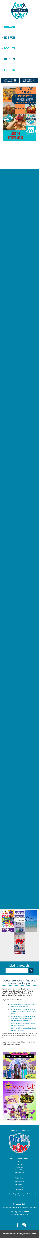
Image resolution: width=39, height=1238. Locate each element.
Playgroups (14, 273)
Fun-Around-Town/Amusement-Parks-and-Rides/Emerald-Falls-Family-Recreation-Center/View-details (23, 1018)
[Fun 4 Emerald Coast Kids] (19, 10)
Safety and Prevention (19, 701)
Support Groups (16, 279)
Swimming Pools (16, 422)
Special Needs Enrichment (21, 710)
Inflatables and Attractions (21, 595)
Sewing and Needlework (20, 707)
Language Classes (17, 685)
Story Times (14, 719)
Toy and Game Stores (19, 794)
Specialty (13, 713)
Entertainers (14, 580)
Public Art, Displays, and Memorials (20, 389)
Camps (8, 170)
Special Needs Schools (20, 236)
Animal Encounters (18, 291)
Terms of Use (19, 1170)
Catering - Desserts (18, 558)
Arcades (13, 294)
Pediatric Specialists (18, 524)
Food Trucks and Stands (20, 586)
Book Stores (14, 738)
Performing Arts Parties (20, 614)
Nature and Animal (18, 695)
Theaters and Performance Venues (22, 430)
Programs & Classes (15, 645)
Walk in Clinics (15, 536)
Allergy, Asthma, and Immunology (19, 458)
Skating (12, 403)
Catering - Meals (17, 561)
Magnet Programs (17, 202)
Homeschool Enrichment (20, 682)
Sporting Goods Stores (20, 785)
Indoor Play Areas (17, 357)
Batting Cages (15, 301)
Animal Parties (16, 543)
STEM (12, 716)
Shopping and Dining (15, 726)
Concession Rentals (18, 568)
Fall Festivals (15, 890)
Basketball (14, 803)
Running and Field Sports (21, 844)
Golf (11, 816)
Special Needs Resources (21, 276)
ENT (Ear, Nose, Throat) (20, 487)
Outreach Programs (18, 698)
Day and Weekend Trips (20, 313)
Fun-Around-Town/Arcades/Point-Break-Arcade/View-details (23, 1029)
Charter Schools (16, 183)
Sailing (12, 847)
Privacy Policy (19, 1172)
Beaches (13, 304)
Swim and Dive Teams (19, 868)
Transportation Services (20, 239)
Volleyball (13, 881)
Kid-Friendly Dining (18, 769)
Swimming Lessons (18, 872)
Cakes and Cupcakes (19, 555)
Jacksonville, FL (19, 1187)
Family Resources (13, 251)
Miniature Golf (15, 372)
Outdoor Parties (16, 602)
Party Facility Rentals (19, 605)
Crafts (12, 664)
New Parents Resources (20, 267)
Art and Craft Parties (19, 546)
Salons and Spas (17, 400)
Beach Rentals (16, 732)
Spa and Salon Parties (19, 633)
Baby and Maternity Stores (21, 729)
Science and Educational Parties (20, 628)
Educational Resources (20, 189)
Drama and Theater (18, 670)
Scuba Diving (15, 850)
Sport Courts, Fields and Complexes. (20, 411)
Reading (13, 229)
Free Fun (13, 329)
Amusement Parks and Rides (23, 288)
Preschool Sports (17, 840)
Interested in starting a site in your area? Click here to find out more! (19, 1195)
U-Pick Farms (15, 906)
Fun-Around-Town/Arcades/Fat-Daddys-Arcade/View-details (23, 1024)
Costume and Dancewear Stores (21, 756)
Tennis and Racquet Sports (22, 875)
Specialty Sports (16, 859)
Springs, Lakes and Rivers (21, 415)
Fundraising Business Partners (23, 260)
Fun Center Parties (18, 589)
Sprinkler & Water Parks (20, 419)
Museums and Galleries (20, 378)
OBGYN (12, 509)
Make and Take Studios (20, 369)
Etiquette (13, 676)
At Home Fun (15, 298)
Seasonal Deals (16, 903)
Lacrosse (13, 828)
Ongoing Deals (16, 899)
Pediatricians (15, 527)
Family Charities (16, 254)
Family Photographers (19, 257)
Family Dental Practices (20, 493)
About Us (19, 1164)
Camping (13, 310)
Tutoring (12, 242)
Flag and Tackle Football (20, 813)
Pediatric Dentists (17, 521)
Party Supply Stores (18, 611)
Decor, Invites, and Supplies (22, 574)
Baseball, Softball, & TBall (21, 800)
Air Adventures (16, 285)
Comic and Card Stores (20, 744)
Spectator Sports (17, 406)
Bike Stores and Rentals (20, 735)
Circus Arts (14, 657)
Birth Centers (15, 465)
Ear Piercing (14, 760)
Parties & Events (13, 540)
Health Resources (13, 453)
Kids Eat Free (15, 772)
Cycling (12, 810)
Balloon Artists (16, 549)
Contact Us (19, 1167)
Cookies (12, 571)
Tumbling (13, 878)
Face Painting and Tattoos (21, 583)
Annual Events (16, 887)
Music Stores (15, 775)
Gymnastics (14, 819)
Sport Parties (15, 639)
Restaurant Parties (18, 623)
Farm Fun (13, 893)
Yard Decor (14, 642)
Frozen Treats (15, 766)
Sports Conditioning (18, 862)
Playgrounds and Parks (20, 385)
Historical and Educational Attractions (21, 349)
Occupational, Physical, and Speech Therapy (22, 514)
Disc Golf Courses (17, 316)
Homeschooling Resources (21, 264)
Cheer (12, 806)
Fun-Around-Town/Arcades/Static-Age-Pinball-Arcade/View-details (23, 1005)
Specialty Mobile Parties (20, 636)
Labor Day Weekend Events (22, 896)
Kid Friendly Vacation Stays (22, 360)
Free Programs (16, 679)
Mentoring (13, 689)
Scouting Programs (18, 704)
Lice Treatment (16, 506)
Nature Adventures (18, 381)
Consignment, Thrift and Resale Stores (20, 749)
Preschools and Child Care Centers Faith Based (21, 210)
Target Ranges (16, 425)
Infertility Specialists (18, 502)
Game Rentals (16, 592)
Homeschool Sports (18, 822)
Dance (12, 667)
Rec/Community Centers (20, 397)
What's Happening (13, 884)
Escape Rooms (16, 319)
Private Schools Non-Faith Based (21, 225)
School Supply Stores (19, 782)
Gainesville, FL (19, 1184)
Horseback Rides (17, 353)
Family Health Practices (20, 496)
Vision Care (14, 533)
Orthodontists (15, 518)
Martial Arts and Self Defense (23, 834)
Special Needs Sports (19, 856)
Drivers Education (17, 673)
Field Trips (13, 322)
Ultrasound (14, 530)
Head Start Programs (19, 192)
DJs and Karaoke (17, 577)
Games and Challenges (20, 335)
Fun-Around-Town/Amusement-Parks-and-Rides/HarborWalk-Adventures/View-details (24, 1011)
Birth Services (15, 468)
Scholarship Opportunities (21, 232)
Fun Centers (14, 332)
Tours (11, 437)
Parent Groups (16, 270)
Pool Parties (14, 620)
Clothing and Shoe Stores (21, 741)
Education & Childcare (15, 177)
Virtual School (15, 245)
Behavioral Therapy (18, 462)
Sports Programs (13, 797)
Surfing (12, 865)
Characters (14, 564)
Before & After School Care (22, 180)
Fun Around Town (13, 282)
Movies (12, 375)
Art (10, 651)
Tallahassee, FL (19, 1181)
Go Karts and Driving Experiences (19, 340)
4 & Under (13, 648)
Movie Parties (15, 599)
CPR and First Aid (17, 481)
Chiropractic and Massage (21, 478)
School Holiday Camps (19, 174)
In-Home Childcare (18, 198)
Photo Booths (15, 617)
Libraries (13, 366)
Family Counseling (17, 490)
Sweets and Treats (18, 788)
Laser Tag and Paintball (20, 363)
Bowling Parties (16, 552)
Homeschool (15, 195)
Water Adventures (17, 443)
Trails (11, 440)
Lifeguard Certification (19, 831)
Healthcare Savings (18, 499)
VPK (11, 248)
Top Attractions (16, 434)
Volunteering (15, 723)
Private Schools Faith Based (22, 220)
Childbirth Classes (17, 474)
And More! (19, 1189)
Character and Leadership (21, 654)
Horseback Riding (17, 825)
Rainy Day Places (17, 394)
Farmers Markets (17, 763)
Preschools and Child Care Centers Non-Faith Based (21, 216)
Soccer (12, 853)
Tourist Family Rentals (19, 791)
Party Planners (16, 608)
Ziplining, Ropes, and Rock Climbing (21, 448)
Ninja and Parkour (17, 837)
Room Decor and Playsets (21, 778)
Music (11, 692)
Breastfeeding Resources (21, 471)
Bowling (12, 307)
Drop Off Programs (18, 186)
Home (19, 1162)
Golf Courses (15, 344)
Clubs (11, 661)
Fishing (12, 326)
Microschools (15, 205)
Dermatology (15, 484)
